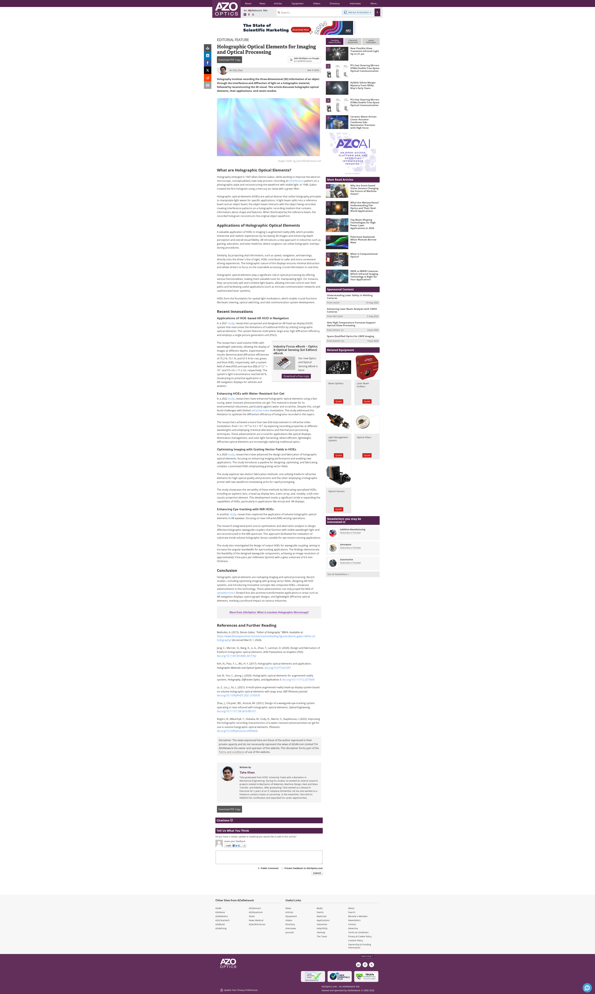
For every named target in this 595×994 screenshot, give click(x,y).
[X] (207, 70)
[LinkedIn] (207, 55)
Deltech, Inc (338, 330)
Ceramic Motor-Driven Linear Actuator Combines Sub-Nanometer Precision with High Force (363, 122)
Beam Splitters (336, 383)
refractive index (260, 410)
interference (296, 180)
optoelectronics (226, 592)
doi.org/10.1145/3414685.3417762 (236, 656)
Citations (223, 820)
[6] (337, 276)
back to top (366, 956)
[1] (337, 53)
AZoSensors (255, 908)
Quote (338, 401)
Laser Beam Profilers (363, 385)
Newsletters (354, 920)
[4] (337, 104)
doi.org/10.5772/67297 (277, 667)
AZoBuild (220, 924)
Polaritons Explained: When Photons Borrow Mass (363, 239)
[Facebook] (207, 63)
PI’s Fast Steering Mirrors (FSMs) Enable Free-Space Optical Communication (364, 68)
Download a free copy (296, 376)
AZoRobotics (221, 916)
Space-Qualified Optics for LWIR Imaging (350, 336)
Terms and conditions (231, 752)
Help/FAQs (322, 928)
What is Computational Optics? (364, 255)
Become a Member (358, 916)
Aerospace (345, 544)
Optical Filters (364, 437)
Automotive (346, 559)
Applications (323, 920)
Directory (290, 924)
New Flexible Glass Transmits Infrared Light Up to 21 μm (364, 51)
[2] (337, 70)
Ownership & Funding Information (359, 946)
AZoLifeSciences (257, 924)
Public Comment (270, 868)
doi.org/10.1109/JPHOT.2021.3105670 (238, 695)
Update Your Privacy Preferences (240, 990)
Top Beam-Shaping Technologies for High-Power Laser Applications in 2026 (363, 224)
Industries (322, 924)
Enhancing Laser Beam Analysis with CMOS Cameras (352, 310)
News (288, 908)
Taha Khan (247, 772)
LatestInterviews (371, 41)
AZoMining (221, 928)
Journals (289, 932)
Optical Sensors (336, 491)
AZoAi (252, 916)
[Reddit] (207, 77)
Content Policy (355, 940)
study (231, 323)
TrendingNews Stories (335, 41)
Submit (317, 873)
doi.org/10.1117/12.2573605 (298, 679)
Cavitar (336, 302)
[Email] (207, 85)
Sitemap (321, 932)
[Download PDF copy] (207, 48)
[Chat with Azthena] (587, 987)
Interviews (290, 928)
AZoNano (220, 912)
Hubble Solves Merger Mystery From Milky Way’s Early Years (363, 85)
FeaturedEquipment (353, 41)
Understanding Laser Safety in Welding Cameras (349, 297)
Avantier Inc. (339, 340)
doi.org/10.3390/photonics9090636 (237, 731)
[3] (337, 87)
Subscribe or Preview (350, 532)
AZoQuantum (256, 912)
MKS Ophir (338, 316)
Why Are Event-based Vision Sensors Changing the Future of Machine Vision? (364, 189)
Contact (352, 924)
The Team (322, 936)
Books (320, 908)
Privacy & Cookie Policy (360, 936)
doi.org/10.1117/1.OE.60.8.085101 (236, 711)
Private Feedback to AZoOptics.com (303, 868)
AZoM (218, 908)
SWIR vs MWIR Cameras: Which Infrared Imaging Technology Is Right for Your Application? (364, 275)
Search (351, 912)
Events (320, 912)
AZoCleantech (222, 920)
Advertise (353, 928)
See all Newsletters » (338, 574)
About (351, 908)
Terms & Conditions (358, 932)
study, (233, 514)
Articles (289, 912)
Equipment (291, 916)
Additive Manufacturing (352, 529)
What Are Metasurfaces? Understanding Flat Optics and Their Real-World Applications (364, 206)
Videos (288, 920)
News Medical (256, 920)
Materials (321, 916)
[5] (337, 121)
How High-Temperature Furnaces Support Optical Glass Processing (351, 324)
